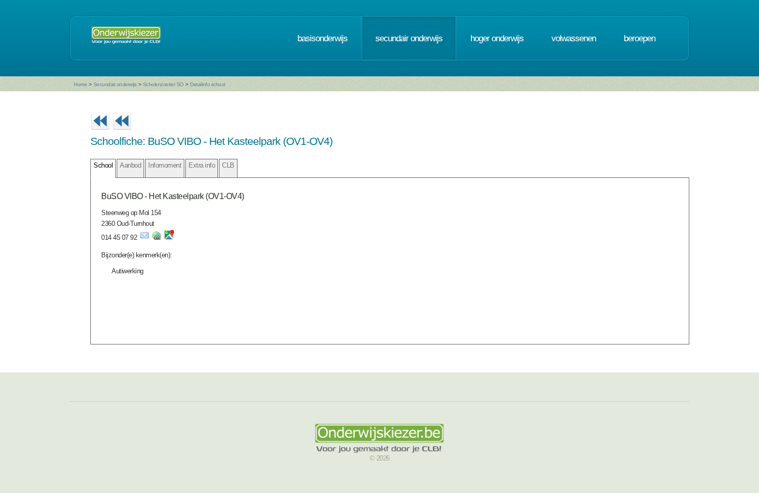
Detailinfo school (207, 84)
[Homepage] (126, 38)
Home (80, 84)
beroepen (639, 38)
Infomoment (164, 165)
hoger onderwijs (497, 38)
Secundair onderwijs (115, 84)
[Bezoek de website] (156, 237)
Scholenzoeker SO (163, 84)
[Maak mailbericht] (144, 237)
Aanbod (130, 165)
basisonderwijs (322, 38)
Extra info (201, 165)
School (103, 165)
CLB (228, 165)
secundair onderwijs (408, 38)
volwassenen (573, 38)
